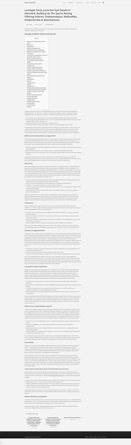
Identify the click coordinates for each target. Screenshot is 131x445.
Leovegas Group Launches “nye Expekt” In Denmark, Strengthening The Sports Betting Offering (37, 72)
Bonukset (29, 81)
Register (86, 436)
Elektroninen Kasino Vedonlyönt (72, 417)
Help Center (104, 436)
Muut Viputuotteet (31, 105)
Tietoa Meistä (30, 53)
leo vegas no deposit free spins (56, 375)
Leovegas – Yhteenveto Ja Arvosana (35, 69)
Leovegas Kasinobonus (32, 98)
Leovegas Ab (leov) (31, 82)
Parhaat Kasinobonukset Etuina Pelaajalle (36, 89)
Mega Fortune (30, 44)
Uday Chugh (29, 24)
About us (99, 436)
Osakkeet (29, 84)
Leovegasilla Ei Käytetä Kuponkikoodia (35, 50)
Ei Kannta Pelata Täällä (32, 96)
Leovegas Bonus (30, 79)
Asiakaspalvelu (30, 46)
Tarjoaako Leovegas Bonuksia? (34, 48)
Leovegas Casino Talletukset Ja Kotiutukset (36, 87)
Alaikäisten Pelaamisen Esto (33, 101)
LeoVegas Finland (49, 24)
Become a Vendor (92, 436)
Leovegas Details (31, 99)
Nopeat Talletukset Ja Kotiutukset (34, 58)
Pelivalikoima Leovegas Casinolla (34, 94)
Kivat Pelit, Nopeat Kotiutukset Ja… (35, 67)
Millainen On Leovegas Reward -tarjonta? (36, 51)
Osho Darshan (30, 2)
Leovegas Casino (30, 86)
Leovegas (29, 106)
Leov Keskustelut (31, 103)
